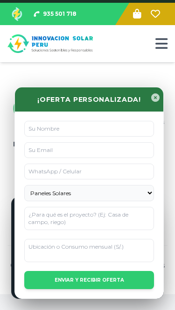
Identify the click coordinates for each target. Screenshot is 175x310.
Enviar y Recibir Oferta (89, 280)
